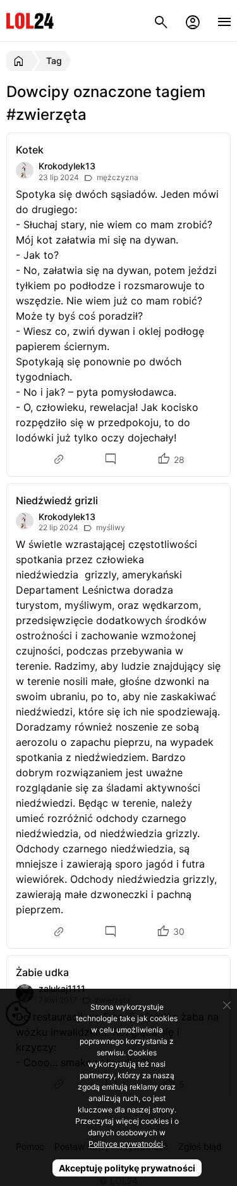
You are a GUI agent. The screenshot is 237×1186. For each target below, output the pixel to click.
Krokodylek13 (67, 165)
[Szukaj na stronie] (161, 20)
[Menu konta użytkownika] (192, 20)
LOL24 (30, 20)
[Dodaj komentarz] (112, 459)
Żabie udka (42, 972)
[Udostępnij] (60, 459)
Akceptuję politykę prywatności (127, 1168)
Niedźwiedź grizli (57, 500)
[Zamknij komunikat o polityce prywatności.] (227, 1005)
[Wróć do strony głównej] (20, 61)
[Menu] (224, 20)
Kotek (30, 149)
